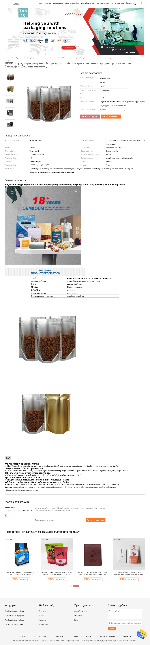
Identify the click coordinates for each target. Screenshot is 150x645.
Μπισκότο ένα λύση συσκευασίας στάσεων (22, 490)
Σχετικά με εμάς (59, 636)
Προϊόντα (48, 3)
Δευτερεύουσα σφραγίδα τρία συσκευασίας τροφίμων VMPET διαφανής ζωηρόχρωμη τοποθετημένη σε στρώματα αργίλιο (20, 573)
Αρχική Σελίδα (25, 636)
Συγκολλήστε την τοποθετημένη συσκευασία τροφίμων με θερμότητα (90, 487)
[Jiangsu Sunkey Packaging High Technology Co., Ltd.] (16, 4)
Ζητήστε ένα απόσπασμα (123, 3)
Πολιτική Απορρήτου (107, 636)
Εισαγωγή (42, 611)
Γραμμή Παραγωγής (80, 611)
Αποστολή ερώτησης (95, 520)
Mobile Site (127, 636)
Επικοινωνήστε (112, 116)
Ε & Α (76, 620)
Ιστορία (41, 615)
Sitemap (89, 636)
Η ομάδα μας (43, 624)
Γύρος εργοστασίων (72, 3)
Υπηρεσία (42, 620)
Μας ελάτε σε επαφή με (105, 3)
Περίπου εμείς (58, 3)
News (75, 636)
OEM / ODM (78, 615)
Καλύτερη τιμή (91, 116)
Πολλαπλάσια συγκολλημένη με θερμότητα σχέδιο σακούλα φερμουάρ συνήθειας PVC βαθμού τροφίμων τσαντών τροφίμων (92, 573)
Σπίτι (40, 3)
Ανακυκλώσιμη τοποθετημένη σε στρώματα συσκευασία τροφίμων (37, 487)
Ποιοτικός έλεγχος (87, 3)
